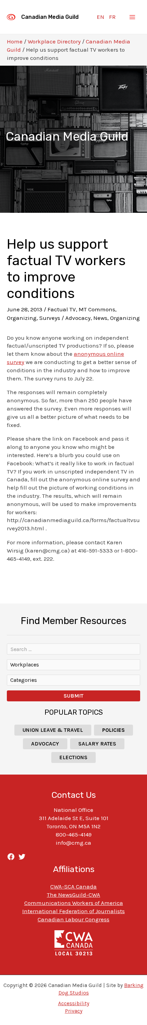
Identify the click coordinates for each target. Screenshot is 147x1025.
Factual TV (62, 309)
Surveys (49, 317)
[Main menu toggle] (133, 17)
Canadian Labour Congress (73, 919)
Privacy (73, 1011)
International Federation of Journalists (73, 911)
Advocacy (78, 317)
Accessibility (73, 1003)
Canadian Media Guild (50, 17)
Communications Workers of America (73, 902)
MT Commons (97, 309)
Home (15, 41)
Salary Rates (97, 743)
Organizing (22, 317)
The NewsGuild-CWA (73, 894)
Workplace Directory (54, 41)
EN (100, 16)
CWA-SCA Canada (73, 886)
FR (112, 16)
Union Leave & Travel (53, 730)
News (100, 317)
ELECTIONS (73, 757)
